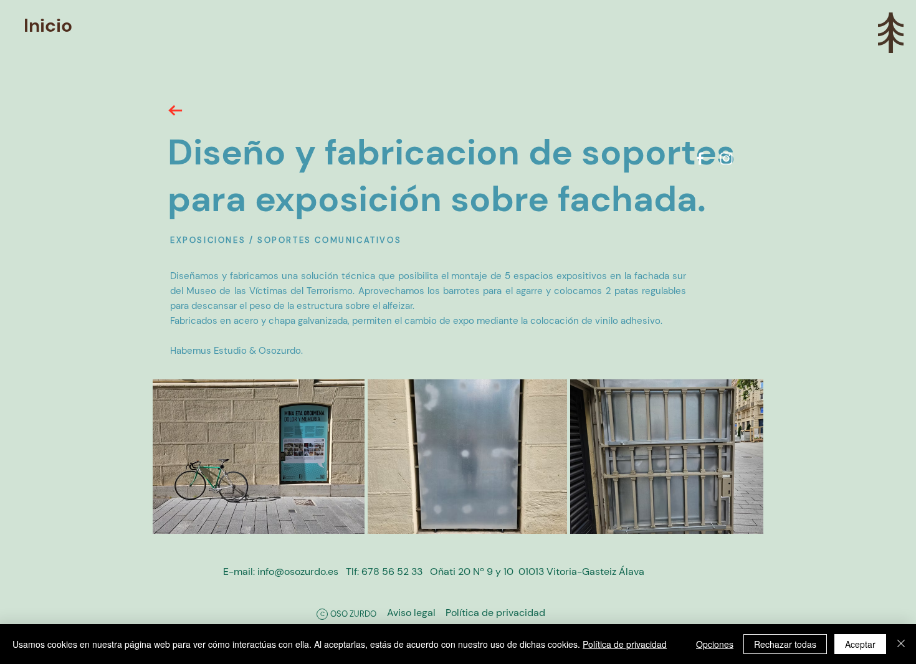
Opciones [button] (714, 644)
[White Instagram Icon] (726, 158)
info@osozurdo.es (297, 571)
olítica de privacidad (495, 612)
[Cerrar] (901, 644)
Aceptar (860, 644)
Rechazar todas (785, 644)
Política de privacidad (625, 644)
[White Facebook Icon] (700, 158)
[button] (891, 32)
